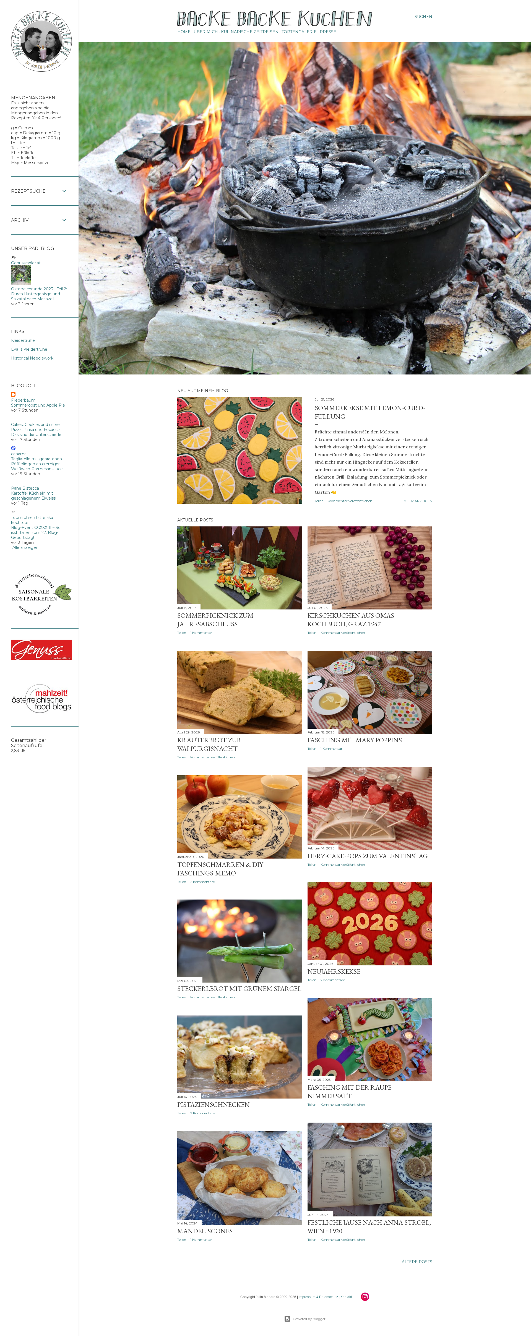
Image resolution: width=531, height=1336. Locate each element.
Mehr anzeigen (418, 501)
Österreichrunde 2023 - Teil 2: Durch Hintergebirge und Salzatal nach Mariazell (39, 293)
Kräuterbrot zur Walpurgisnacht (209, 744)
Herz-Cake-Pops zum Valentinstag (368, 856)
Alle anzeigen (25, 547)
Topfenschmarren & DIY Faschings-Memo (220, 868)
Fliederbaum (23, 400)
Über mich (206, 31)
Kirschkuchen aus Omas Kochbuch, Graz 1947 (351, 619)
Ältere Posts (417, 1261)
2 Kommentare (202, 882)
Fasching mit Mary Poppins (355, 740)
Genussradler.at (26, 262)
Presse (328, 31)
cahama (19, 453)
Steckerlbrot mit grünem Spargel (239, 988)
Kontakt (346, 1297)
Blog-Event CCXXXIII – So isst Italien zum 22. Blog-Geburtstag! (36, 532)
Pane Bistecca (25, 488)
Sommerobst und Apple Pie (38, 405)
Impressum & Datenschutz (318, 1297)
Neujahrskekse (334, 971)
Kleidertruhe (23, 340)
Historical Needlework (32, 358)
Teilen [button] (319, 501)
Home (184, 31)
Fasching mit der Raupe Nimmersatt (350, 1091)
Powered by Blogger (309, 1319)
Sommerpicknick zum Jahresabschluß (215, 619)
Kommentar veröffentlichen (350, 501)
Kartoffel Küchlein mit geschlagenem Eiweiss (33, 496)
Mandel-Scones (205, 1231)
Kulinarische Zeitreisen (249, 31)
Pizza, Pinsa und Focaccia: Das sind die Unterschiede (36, 432)
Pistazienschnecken (213, 1104)
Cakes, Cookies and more (35, 424)
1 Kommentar (201, 632)
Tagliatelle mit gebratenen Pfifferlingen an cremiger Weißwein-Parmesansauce (37, 463)
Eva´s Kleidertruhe (29, 349)
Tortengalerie (299, 31)
